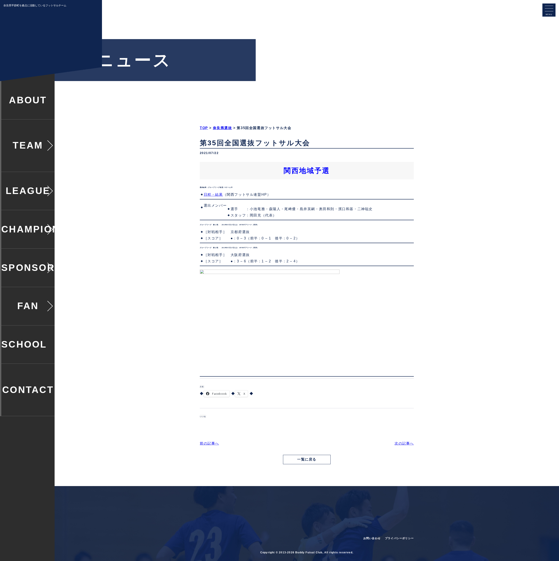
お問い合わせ (372, 538)
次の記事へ (404, 443)
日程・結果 (213, 194)
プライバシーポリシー (399, 538)
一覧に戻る (306, 459)
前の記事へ (209, 443)
